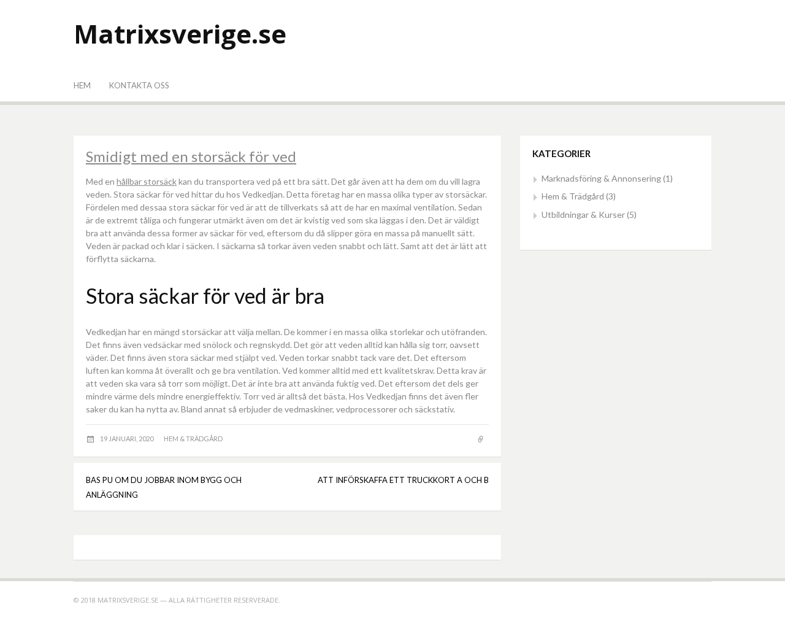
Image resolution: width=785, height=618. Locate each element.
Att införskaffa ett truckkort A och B (403, 480)
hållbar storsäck (147, 181)
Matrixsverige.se (180, 33)
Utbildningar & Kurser (583, 214)
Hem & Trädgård (193, 438)
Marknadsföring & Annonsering (601, 178)
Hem (82, 85)
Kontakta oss (139, 85)
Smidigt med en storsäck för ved (191, 156)
